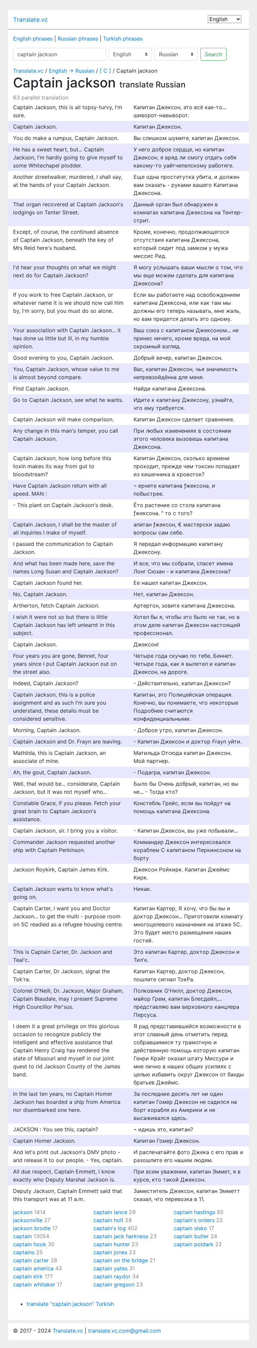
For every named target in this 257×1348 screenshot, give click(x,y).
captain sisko (190, 1228)
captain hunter (111, 1244)
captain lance (110, 1212)
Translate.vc (30, 19)
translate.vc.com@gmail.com (124, 1330)
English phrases (33, 38)
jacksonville (27, 1220)
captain (22, 1236)
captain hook (29, 1244)
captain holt (108, 1220)
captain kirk (28, 1276)
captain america (33, 1268)
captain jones (110, 1252)
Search (213, 54)
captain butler (191, 1236)
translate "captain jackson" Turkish (70, 1303)
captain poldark (193, 1244)
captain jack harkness (120, 1236)
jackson (22, 1212)
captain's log (109, 1228)
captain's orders (194, 1220)
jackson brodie (32, 1228)
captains (23, 1252)
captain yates (110, 1268)
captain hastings (194, 1212)
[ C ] (105, 70)
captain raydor (112, 1276)
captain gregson (114, 1284)
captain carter (31, 1260)
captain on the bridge (120, 1260)
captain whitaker (34, 1284)
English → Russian (71, 70)
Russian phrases (78, 38)
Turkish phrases (123, 38)
